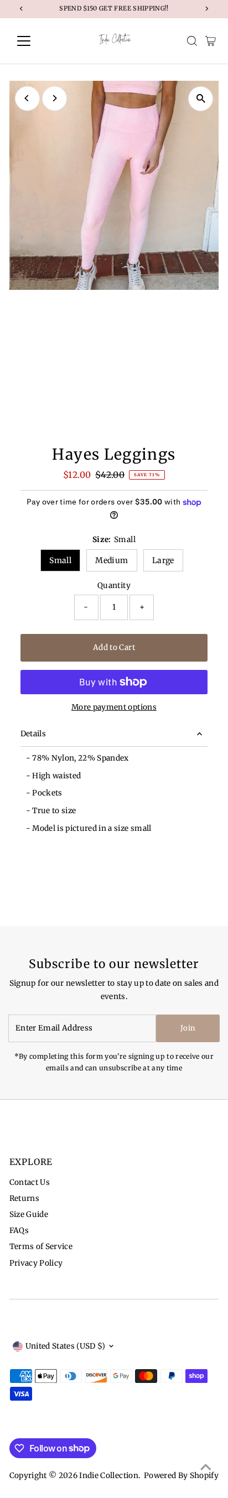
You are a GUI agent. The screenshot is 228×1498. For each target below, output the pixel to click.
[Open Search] (192, 41)
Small (60, 560)
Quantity (114, 585)
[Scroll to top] (206, 1468)
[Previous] (27, 98)
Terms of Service (40, 1246)
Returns (24, 1198)
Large (163, 560)
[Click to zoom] (200, 98)
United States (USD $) (65, 1346)
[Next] (54, 98)
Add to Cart (114, 647)
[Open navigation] (34, 41)
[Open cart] (210, 41)
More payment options (114, 707)
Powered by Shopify (181, 1475)
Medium (111, 560)
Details (33, 733)
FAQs (19, 1230)
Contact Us (29, 1182)
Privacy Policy (36, 1263)
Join (187, 1028)
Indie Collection (108, 1475)
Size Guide (28, 1214)
